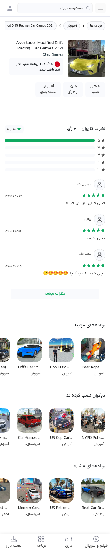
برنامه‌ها (96, 26)
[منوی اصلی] (100, 8)
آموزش (72, 26)
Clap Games (53, 54)
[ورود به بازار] (9, 8)
